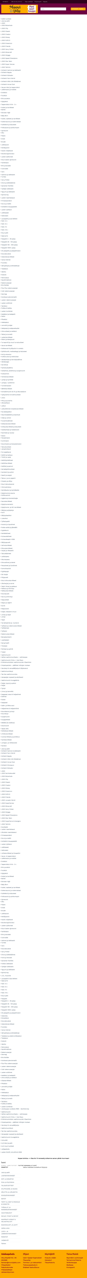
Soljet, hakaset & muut (8, 611)
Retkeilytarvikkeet (7, 731)
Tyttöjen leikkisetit (7, 189)
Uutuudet (4, 1140)
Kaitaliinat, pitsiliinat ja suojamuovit (13, 371)
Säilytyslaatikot (6, 515)
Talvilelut (4, 306)
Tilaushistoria (50, 1262)
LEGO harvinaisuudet (8, 773)
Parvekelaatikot (6, 412)
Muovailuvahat (6, 254)
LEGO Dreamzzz (6, 43)
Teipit (3, 620)
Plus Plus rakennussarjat (9, 288)
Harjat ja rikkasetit (7, 550)
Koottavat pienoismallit (9, 297)
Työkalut (4, 631)
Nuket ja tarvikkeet (7, 107)
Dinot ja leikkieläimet (8, 183)
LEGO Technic (5, 67)
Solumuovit (5, 725)
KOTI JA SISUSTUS (7, 1179)
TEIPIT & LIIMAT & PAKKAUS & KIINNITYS (10, 1203)
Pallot (3, 316)
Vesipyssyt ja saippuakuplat (10, 328)
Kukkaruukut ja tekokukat (10, 356)
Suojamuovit (5, 716)
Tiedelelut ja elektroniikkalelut (11, 1036)
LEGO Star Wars (6, 61)
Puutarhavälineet (7, 421)
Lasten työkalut (6, 210)
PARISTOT (4, 1237)
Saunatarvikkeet (6, 501)
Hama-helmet (5, 260)
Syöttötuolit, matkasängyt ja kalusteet (14, 351)
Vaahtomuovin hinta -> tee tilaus (12, 660)
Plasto (3, 136)
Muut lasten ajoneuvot (8, 160)
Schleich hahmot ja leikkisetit (11, 70)
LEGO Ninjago (5, 55)
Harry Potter (5, 180)
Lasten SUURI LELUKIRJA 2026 (11, 1152)
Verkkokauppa (72, 1262)
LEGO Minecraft (6, 52)
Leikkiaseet (5, 213)
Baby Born (4, 115)
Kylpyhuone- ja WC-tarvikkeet (11, 507)
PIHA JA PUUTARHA (7, 1182)
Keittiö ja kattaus (6, 455)
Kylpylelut (4, 101)
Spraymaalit (5, 643)
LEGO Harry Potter (7, 49)
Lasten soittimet (6, 303)
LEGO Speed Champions (9, 58)
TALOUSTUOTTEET (7, 1185)
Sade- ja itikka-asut (7, 705)
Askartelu (4, 1016)
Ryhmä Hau (5, 195)
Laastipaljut (5, 640)
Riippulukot (5, 608)
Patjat (3, 685)
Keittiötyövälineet (7, 460)
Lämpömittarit (6, 449)
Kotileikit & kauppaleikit (9, 207)
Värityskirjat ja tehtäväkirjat (10, 266)
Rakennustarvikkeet (7, 634)
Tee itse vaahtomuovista (9, 674)
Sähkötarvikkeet (6, 388)
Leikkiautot (5, 145)
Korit (3, 512)
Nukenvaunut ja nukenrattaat (11, 121)
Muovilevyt (4, 713)
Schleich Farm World (8, 78)
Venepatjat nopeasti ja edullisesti (12, 677)
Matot (3, 436)
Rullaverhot (5, 374)
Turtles (3, 177)
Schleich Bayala (6, 72)
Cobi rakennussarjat (8, 291)
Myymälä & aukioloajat (75, 1258)
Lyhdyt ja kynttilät (7, 380)
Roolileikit (4, 827)
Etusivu (3, 1165)
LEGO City (4, 28)
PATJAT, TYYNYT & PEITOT (9, 1216)
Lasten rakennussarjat (8, 300)
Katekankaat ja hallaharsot (10, 430)
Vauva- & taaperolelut (8, 856)
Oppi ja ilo (4, 236)
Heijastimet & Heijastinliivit (10, 708)
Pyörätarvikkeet (6, 740)
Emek (3, 139)
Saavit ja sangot (6, 475)
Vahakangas (5, 362)
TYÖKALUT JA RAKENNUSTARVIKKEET (9, 1208)
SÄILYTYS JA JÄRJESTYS (9, 1192)
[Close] (3, 1155)
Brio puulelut (5, 98)
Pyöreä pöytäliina (7, 368)
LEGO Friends (5, 46)
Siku (2, 133)
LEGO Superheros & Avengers (11, 821)
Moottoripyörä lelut (7, 153)
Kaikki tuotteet (6, 19)
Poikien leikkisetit (7, 963)
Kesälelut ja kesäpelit (8, 314)
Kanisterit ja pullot (7, 472)
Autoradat (4, 168)
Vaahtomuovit (5, 655)
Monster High (5, 112)
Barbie (3, 109)
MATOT (3, 1199)
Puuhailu (4, 263)
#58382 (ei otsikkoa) (8, 723)
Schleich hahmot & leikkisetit (11, 751)
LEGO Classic (5, 31)
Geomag (4, 294)
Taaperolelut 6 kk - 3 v (8, 104)
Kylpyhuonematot (7, 504)
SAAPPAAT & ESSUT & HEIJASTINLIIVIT (8, 1220)
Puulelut (4, 95)
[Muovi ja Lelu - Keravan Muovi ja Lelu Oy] (19, 9)
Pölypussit (4, 577)
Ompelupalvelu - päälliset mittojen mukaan (15, 665)
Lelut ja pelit (5, 21)
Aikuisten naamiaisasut (8, 832)
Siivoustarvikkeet (6, 548)
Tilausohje (27, 1260)
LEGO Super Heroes (7, 64)
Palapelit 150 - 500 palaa (9, 245)
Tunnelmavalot (6, 385)
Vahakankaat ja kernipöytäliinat (11, 359)
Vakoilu (3, 272)
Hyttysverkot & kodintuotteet (11, 395)
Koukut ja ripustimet (8, 524)
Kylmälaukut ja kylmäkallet (10, 490)
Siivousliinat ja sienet (8, 562)
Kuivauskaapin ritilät (8, 539)
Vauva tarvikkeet (6, 345)
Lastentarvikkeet (6, 337)
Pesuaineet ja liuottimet (9, 565)
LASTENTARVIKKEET (8, 1175)
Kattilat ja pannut (7, 466)
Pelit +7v (4, 227)
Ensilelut (4, 92)
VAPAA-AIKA (5, 1228)
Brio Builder (5, 285)
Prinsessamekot (6, 201)
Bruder (3, 142)
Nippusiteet (5, 600)
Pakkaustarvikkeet (7, 591)
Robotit (3, 275)
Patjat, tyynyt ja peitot (8, 683)
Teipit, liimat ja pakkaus (9, 586)
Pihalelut (4, 319)
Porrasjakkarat (6, 452)
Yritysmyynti (37, 1)
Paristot (4, 746)
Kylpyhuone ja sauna (8, 493)
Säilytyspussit (5, 542)
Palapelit (4, 998)
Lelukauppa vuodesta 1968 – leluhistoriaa (15, 1109)
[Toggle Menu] (3, 16)
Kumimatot (5, 441)
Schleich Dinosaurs (7, 765)
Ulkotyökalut (5, 403)
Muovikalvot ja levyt (7, 711)
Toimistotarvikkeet (7, 377)
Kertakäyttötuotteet (8, 469)
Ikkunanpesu (5, 559)
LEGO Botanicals (6, 25)
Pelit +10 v (4, 230)
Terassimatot (5, 438)
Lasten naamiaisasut (8, 198)
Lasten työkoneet (7, 157)
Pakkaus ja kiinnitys (7, 588)
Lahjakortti (4, 1240)
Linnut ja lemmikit (7, 691)
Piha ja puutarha (6, 400)
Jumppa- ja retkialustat (9, 743)
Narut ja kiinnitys (6, 597)
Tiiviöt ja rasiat (6, 457)
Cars (2, 172)
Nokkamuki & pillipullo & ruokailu (12, 348)
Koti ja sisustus (6, 354)
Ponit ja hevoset (6, 957)
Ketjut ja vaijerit (6, 603)
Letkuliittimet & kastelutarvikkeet (12, 409)
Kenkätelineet (5, 533)
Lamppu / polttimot (7, 383)
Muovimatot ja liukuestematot (11, 444)
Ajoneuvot (4, 130)
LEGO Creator (6, 34)
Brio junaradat (6, 165)
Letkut (3, 406)
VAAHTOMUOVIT (6, 1213)
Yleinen (3, 1243)
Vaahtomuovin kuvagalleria (10, 680)
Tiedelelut (4, 269)
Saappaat (4, 702)
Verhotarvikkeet (6, 545)
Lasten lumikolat (6, 311)
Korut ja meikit (6, 204)
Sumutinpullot (6, 568)
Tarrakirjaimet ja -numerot (10, 623)
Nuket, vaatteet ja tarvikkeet (10, 118)
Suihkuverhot (5, 495)
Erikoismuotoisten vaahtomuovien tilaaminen (16, 662)
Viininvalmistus (6, 487)
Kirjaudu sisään (50, 1258)
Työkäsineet (5, 628)
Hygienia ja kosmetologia (9, 498)
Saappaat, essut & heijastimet (11, 694)
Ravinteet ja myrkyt (7, 433)
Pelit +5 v (4, 224)
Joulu (3, 397)
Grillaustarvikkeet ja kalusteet (11, 427)
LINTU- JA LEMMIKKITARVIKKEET (8, 1232)
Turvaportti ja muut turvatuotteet (12, 342)
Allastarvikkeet (6, 1080)
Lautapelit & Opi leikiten (9, 978)
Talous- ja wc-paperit (8, 478)
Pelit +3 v (4, 221)
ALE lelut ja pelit (6, 1143)
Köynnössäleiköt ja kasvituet (10, 415)
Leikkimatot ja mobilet (8, 89)
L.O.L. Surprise (6, 975)
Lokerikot (4, 518)
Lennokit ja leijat (6, 325)
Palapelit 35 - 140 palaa (9, 242)
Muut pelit (4, 233)
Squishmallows (6, 280)
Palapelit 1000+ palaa (8, 248)
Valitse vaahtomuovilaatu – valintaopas (14, 657)
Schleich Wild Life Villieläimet (11, 81)
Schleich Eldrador (7, 75)
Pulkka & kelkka (6, 308)
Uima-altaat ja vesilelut (9, 331)
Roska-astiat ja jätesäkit (9, 527)
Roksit (3, 699)
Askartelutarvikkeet (7, 257)
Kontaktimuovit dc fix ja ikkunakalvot (13, 391)
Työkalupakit (5, 521)
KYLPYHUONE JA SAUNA (9, 1189)
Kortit (3, 606)
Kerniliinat (4, 365)
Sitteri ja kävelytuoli (7, 339)
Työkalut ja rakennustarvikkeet (11, 626)
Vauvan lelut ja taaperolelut (10, 87)
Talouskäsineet (6, 553)
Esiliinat (3, 696)
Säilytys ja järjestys (7, 510)
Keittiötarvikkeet (6, 463)
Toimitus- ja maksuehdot (32, 1262)
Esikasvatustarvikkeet (8, 424)
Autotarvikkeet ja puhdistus (10, 737)
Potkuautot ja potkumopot (10, 127)
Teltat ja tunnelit (6, 334)
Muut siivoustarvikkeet (8, 580)
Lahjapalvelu (5, 1149)
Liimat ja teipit (6, 615)
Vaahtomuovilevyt (7, 671)
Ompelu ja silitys (6, 481)
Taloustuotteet (6, 447)
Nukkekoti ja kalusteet (8, 124)
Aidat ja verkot (6, 418)
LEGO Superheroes (7, 803)
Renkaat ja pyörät (7, 649)
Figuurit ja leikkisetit (8, 192)
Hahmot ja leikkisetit (8, 174)
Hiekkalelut (5, 322)
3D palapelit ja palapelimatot (10, 251)
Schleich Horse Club (8, 84)
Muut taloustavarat (7, 484)
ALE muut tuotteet (7, 1146)
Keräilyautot (5, 148)
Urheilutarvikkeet (7, 734)
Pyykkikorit (4, 530)
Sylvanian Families (7, 186)
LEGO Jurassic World (8, 800)
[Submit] (67, 9)
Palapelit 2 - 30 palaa (8, 239)
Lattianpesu (5, 556)
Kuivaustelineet (6, 536)
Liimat (3, 617)
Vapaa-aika (4, 728)
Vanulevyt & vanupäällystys (10, 1125)
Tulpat (3, 652)
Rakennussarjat (6, 283)
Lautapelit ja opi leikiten (9, 219)
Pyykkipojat (5, 571)
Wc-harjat (4, 574)
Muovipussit (5, 594)
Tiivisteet (4, 646)
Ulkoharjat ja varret (7, 583)
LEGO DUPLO (5, 40)
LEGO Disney (5, 37)
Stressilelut (5, 1018)
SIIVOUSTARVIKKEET (8, 1195)
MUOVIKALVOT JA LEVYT (9, 1225)
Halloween (4, 216)
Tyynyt (3, 688)
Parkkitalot (5, 162)
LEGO (3, 23)
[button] (28, 1)
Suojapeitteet (5, 719)
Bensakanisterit (6, 637)
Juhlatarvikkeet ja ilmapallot (10, 853)
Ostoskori (48, 1260)
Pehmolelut (5, 278)
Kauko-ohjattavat (7, 151)
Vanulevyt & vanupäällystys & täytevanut (14, 668)
